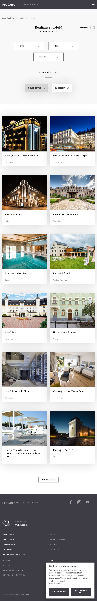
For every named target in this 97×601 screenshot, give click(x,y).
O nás (51, 534)
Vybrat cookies (56, 584)
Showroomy (10, 544)
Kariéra (52, 544)
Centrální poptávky (14, 575)
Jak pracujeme (56, 539)
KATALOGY (8, 549)
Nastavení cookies (14, 554)
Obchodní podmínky (14, 570)
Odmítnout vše (81, 592)
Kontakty (53, 549)
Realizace (8, 539)
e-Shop (52, 560)
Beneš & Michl (25, 594)
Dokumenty (9, 565)
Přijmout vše (59, 592)
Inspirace (8, 534)
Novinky (7, 560)
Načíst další (48, 479)
